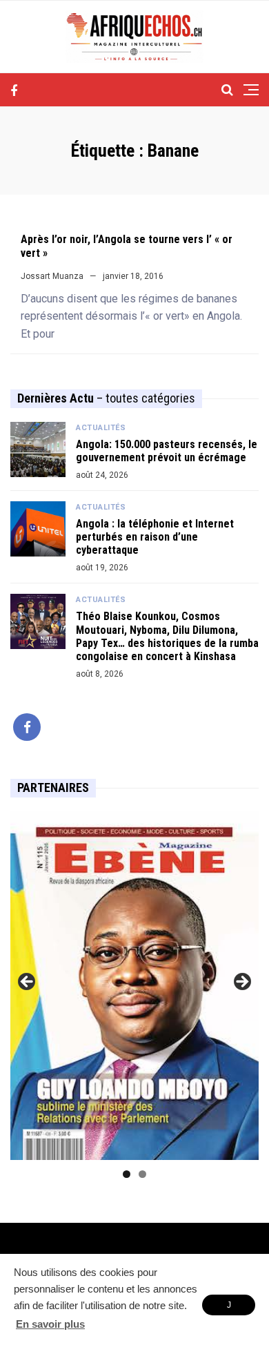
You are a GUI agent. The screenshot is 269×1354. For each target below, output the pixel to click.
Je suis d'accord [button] (229, 1307)
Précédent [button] (27, 982)
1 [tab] (126, 1174)
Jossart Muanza (52, 276)
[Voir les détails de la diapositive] (134, 985)
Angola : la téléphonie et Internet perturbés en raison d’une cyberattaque (155, 537)
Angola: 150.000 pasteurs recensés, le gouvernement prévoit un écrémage (166, 451)
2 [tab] (142, 1174)
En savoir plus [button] (50, 1324)
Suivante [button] (241, 982)
